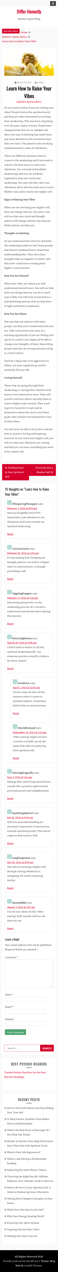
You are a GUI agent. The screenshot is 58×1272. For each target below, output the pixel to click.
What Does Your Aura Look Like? (25, 1209)
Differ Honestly (29, 11)
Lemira (40, 82)
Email (9, 1007)
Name (9, 994)
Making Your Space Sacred (22, 1236)
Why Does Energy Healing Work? (25, 1216)
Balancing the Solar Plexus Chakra (26, 1170)
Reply (10, 534)
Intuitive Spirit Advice (29, 101)
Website (9, 1019)
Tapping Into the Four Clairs (23, 1229)
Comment (11, 957)
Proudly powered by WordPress (20, 1261)
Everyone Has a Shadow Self (44, 470)
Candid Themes (33, 1265)
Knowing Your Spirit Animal (23, 1222)
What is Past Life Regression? (23, 1152)
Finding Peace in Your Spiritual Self (14, 472)
